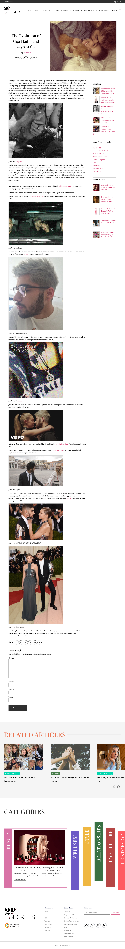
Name (11, 682)
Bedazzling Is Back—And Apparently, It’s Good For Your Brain (107, 234)
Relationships (76, 10)
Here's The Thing (11, 773)
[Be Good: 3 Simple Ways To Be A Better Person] (70, 757)
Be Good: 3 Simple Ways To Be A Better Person (70, 779)
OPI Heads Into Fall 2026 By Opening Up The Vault (108, 187)
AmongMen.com (98, 168)
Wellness (64, 10)
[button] (17, 57)
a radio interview (62, 444)
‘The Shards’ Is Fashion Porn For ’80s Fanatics (108, 222)
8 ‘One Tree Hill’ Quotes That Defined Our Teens (107, 120)
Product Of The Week (100, 154)
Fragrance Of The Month (100, 151)
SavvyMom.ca (97, 171)
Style (44, 10)
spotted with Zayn (38, 196)
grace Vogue (58, 450)
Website (11, 697)
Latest (30, 10)
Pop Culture (53, 10)
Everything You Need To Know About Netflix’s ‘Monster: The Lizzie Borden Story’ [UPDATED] (108, 199)
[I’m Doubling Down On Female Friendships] (23, 757)
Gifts (94, 163)
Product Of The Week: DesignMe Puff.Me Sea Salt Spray (108, 211)
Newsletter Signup (8, 2)
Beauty (37, 10)
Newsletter (96, 166)
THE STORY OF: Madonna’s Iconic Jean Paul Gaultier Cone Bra (108, 100)
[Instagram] (98, 925)
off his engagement (65, 186)
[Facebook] (86, 925)
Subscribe (115, 912)
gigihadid (20, 161)
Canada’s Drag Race (99, 160)
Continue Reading (20, 879)
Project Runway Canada (100, 157)
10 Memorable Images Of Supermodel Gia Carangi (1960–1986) (108, 91)
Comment (13, 658)
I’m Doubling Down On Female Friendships (19, 779)
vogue (69, 498)
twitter (26, 254)
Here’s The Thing (90, 10)
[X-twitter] (92, 925)
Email (11, 689)
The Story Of (104, 10)
